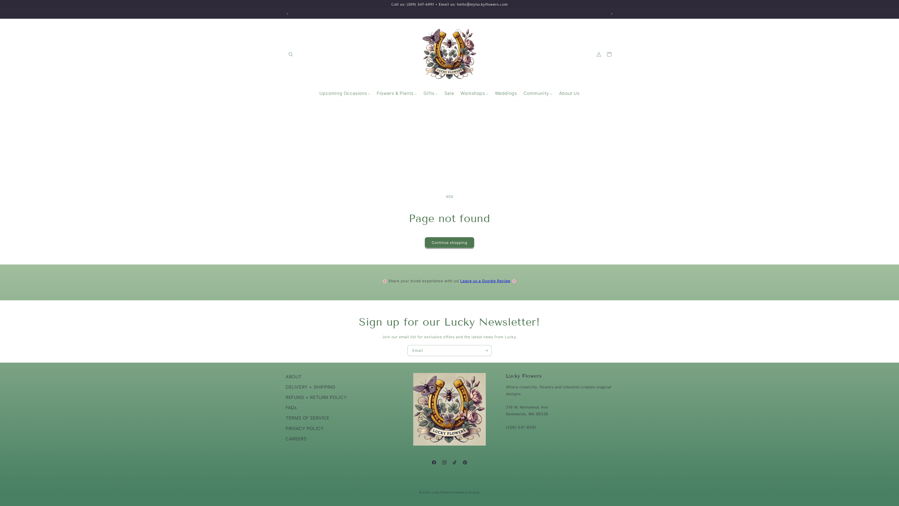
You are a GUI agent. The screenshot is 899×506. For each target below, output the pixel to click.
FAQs (291, 407)
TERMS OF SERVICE (307, 418)
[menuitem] (344, 93)
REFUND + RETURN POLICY (316, 397)
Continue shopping (449, 242)
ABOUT (294, 377)
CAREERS (296, 439)
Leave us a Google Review (485, 281)
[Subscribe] (486, 350)
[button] (291, 54)
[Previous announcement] (287, 13)
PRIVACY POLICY (305, 428)
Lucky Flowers (441, 492)
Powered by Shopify (466, 492)
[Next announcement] (612, 13)
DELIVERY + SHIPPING (310, 387)
